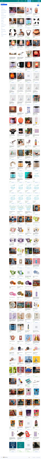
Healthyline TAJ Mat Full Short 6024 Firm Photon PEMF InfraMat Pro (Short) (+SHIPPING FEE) (12, 438)
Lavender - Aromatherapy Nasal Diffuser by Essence (36, 79)
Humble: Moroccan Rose (12, 233)
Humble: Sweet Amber (12, 341)
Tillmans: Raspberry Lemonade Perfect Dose (36, 416)
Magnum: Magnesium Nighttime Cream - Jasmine (12, 179)
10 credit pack (34, 190)
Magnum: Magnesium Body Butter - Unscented (28, 25)
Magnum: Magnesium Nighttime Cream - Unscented (19, 80)
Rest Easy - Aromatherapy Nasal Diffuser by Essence (28, 102)
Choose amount (12, 16)
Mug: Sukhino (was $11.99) (20, 68)
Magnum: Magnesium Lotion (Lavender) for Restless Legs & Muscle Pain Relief (36, 298)
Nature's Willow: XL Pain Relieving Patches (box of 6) (36, 320)
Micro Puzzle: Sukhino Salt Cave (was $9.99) (36, 102)
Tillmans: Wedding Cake (28, 395)
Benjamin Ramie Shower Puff (28, 320)
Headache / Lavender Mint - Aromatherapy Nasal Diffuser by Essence (20, 102)
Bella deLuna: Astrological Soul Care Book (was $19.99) (20, 157)
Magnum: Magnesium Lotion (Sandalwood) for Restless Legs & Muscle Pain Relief (20, 320)
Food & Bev (2, 20)
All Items (2, 4)
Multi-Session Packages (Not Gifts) (4, 12)
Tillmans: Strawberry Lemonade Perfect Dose (20, 427)
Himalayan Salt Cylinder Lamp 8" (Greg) (12, 47)
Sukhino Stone (34, 373)
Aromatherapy (2, 18)
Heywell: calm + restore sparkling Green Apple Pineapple (12, 374)
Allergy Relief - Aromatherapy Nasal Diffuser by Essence (35, 91)
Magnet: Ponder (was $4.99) (12, 384)
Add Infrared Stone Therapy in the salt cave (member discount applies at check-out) (36, 449)
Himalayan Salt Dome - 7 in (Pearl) (36, 36)
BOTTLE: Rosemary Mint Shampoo (36, 211)
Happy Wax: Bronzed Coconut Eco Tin (35, 352)
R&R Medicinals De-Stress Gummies (36, 406)
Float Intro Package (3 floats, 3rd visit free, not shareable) (20, 179)
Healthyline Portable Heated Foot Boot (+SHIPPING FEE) (27, 135)
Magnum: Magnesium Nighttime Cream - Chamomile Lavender (35, 114)
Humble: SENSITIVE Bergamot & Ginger (19, 254)
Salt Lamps (2, 23)
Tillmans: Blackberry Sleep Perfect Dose (28, 416)
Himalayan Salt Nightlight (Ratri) (12, 113)
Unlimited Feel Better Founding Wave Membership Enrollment (28, 212)
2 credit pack (10, 190)
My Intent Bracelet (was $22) (12, 25)
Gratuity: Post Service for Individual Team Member (28, 449)
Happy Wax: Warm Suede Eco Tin (12, 363)
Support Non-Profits (3, 29)
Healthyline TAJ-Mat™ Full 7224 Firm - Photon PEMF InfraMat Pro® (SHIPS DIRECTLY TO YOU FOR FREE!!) (20, 58)
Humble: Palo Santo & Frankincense (35, 244)
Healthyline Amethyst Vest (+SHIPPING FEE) (28, 438)
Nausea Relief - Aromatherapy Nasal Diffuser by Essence (11, 102)
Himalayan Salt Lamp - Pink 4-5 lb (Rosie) (36, 68)
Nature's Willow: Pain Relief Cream (35, 254)
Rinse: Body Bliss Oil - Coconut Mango (19, 331)
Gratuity (18, 448)
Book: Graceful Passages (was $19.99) (36, 47)
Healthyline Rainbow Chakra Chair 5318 (36, 146)
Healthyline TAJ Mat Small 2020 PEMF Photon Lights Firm (36, 135)
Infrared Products (3, 26)
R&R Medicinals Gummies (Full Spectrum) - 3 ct (20, 406)
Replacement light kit (35, 384)
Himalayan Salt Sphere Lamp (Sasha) (35, 57)
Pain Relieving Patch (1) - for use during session (28, 297)
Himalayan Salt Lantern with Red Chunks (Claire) (28, 124)
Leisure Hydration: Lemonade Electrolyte (35, 363)
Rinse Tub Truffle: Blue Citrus (35, 276)
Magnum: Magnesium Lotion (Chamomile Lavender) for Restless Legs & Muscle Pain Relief (12, 320)
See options (20, 16)
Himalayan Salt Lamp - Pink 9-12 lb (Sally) (36, 14)
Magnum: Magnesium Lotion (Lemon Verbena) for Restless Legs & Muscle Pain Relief (28, 309)
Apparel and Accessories (3, 15)
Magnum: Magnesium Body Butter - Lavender (12, 68)
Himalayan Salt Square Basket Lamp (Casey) (12, 395)
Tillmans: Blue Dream (35, 395)
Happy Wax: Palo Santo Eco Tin (28, 352)
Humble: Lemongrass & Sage (12, 276)
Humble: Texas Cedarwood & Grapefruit (12, 254)
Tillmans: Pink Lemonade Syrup (36, 427)
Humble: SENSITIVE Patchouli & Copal (35, 308)
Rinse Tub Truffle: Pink (12, 297)
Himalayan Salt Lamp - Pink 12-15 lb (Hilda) (12, 79)
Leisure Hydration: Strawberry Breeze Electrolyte (19, 374)
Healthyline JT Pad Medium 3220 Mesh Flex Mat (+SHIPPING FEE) (20, 438)
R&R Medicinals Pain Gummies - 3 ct (11, 416)
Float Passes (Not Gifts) (3, 31)
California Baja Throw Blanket (27, 385)
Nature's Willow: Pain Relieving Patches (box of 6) (28, 265)
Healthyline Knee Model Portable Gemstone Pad (12, 36)
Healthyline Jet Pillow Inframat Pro (19, 146)
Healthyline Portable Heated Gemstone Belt (12, 135)
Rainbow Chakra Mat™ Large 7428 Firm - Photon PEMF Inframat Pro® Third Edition (28, 80)
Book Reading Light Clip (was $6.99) (28, 113)
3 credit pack (18, 190)
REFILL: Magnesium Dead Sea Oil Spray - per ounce (28, 276)
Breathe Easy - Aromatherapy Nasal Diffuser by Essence (11, 91)
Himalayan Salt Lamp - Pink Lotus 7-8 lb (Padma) (20, 124)
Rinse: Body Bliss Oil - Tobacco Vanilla (27, 331)
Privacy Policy (34, 457)
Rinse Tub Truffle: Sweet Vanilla (20, 297)
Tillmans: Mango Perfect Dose (12, 427)
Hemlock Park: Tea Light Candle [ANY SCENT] (36, 156)
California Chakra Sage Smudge (20, 385)
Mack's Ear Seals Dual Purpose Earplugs (27, 374)
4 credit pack (26, 190)
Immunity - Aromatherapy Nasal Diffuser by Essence (28, 91)
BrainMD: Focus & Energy (20, 416)
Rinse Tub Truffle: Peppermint (35, 287)
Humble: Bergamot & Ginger (36, 222)
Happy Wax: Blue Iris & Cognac (20, 352)
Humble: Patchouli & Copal (20, 233)
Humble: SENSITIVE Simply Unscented (28, 233)
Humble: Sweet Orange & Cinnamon (20, 341)
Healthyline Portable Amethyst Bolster (11, 146)
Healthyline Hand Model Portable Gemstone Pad (36, 25)
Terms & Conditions (38, 457)
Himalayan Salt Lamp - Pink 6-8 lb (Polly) (28, 14)
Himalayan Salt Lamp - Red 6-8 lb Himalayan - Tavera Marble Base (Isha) (20, 114)
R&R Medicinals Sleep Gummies (27, 406)
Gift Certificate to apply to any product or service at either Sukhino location (12, 14)
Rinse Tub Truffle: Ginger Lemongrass (20, 287)
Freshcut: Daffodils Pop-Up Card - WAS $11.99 (28, 57)
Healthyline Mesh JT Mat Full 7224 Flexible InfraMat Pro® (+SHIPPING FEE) (12, 58)
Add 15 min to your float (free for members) (28, 179)
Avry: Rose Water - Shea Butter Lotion (36, 124)
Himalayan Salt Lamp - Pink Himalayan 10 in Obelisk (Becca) (28, 69)
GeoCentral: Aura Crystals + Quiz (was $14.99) (12, 156)
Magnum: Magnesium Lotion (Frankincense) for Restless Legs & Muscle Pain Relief (36, 342)
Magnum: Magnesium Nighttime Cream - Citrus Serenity (20, 168)
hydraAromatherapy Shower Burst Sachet (12, 265)
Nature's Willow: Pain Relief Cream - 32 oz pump (36, 331)
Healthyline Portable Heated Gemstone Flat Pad (20, 135)
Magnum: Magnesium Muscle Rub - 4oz (12, 331)
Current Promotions (3, 9)
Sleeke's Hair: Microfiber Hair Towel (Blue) (28, 341)
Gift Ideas (2, 7)
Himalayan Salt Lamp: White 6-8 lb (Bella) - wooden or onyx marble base (20, 25)
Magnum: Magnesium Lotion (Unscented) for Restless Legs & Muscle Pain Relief (36, 265)
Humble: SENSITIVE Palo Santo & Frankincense (36, 233)
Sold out (13, 38)
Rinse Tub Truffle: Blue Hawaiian (20, 308)
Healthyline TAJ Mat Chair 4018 (28, 146)
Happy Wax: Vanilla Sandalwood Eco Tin (11, 352)
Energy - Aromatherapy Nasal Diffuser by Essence (20, 91)
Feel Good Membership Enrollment (12, 211)
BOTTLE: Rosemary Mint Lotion (28, 223)
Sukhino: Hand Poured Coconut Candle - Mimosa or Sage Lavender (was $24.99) (28, 157)
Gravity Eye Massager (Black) (27, 168)
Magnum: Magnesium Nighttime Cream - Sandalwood (35, 168)
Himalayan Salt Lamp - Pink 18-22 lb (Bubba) (28, 47)
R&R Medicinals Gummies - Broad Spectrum (28, 427)
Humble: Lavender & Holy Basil (28, 244)
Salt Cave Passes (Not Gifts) (4, 34)
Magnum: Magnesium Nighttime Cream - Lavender (12, 124)
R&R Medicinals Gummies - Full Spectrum (20, 395)
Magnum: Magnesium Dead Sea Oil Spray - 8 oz (28, 254)
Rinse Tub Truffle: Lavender (28, 286)
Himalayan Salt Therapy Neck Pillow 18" (12, 168)
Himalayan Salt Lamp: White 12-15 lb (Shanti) (20, 47)
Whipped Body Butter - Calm (12, 308)
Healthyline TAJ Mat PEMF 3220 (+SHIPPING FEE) (36, 438)
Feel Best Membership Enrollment (20, 211)
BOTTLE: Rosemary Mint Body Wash (20, 223)
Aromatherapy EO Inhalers (20, 13)
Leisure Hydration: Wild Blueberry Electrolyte (28, 363)
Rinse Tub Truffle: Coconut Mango (12, 287)
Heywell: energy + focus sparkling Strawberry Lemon (20, 363)
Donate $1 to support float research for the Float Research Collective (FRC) (12, 449)
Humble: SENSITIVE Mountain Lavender (11, 244)
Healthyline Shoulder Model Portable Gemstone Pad (20, 36)
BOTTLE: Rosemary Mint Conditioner (12, 223)
